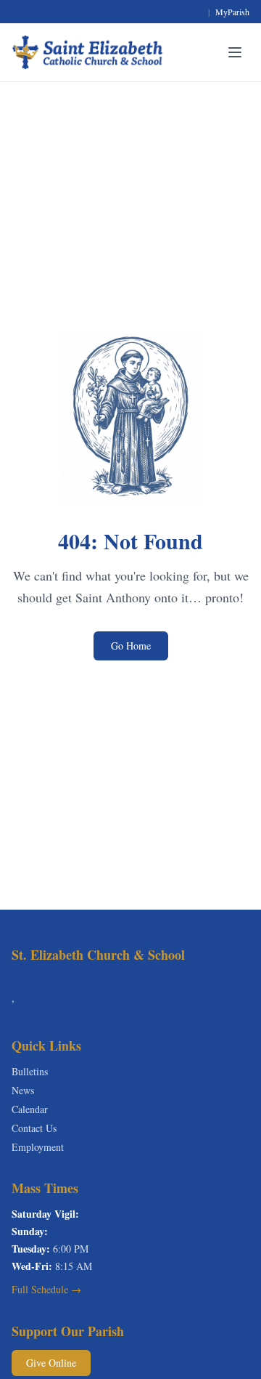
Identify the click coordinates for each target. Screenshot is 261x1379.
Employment (38, 1147)
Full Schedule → (46, 1289)
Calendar (30, 1109)
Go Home (131, 645)
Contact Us (34, 1128)
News (23, 1090)
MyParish (232, 11)
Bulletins (30, 1071)
